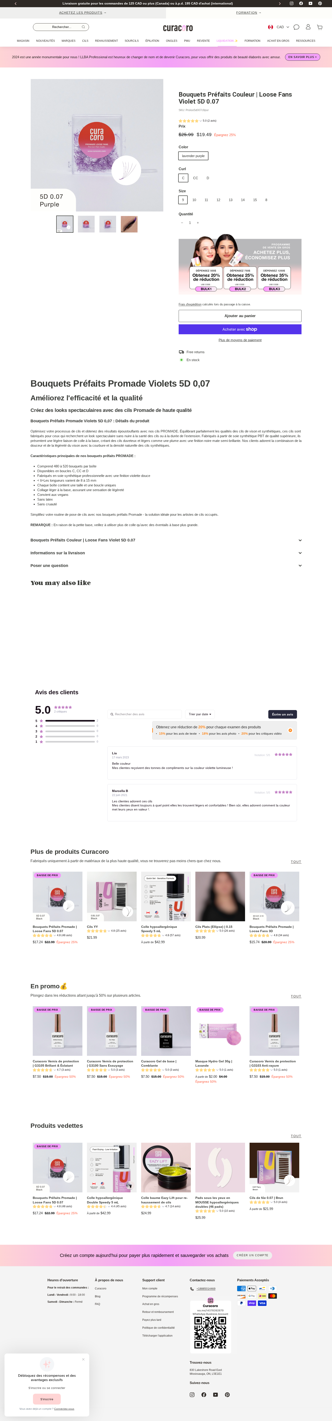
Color (183, 147)
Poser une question (49, 565)
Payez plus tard (151, 1319)
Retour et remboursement (158, 1312)
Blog (98, 1296)
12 (218, 200)
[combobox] (200, 714)
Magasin (23, 40)
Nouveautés (45, 40)
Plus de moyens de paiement (240, 340)
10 (194, 200)
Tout (296, 862)
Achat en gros (278, 40)
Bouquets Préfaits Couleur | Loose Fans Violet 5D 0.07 (82, 540)
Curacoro (100, 1288)
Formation (252, 40)
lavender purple (193, 156)
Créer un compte (253, 1255)
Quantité (186, 214)
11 (206, 200)
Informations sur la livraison (57, 553)
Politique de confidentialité (158, 1327)
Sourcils (132, 40)
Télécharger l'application (157, 1335)
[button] (197, 121)
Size (182, 191)
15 (255, 200)
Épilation (152, 40)
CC (195, 178)
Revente (203, 40)
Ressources (305, 40)
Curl (182, 169)
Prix (182, 126)
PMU (187, 40)
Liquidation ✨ (227, 40)
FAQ (97, 1304)
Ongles (171, 40)
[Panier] (320, 27)
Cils (85, 40)
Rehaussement (106, 40)
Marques (68, 40)
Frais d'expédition (190, 304)
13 (230, 200)
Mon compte (149, 1288)
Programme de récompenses (160, 1296)
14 (243, 200)
